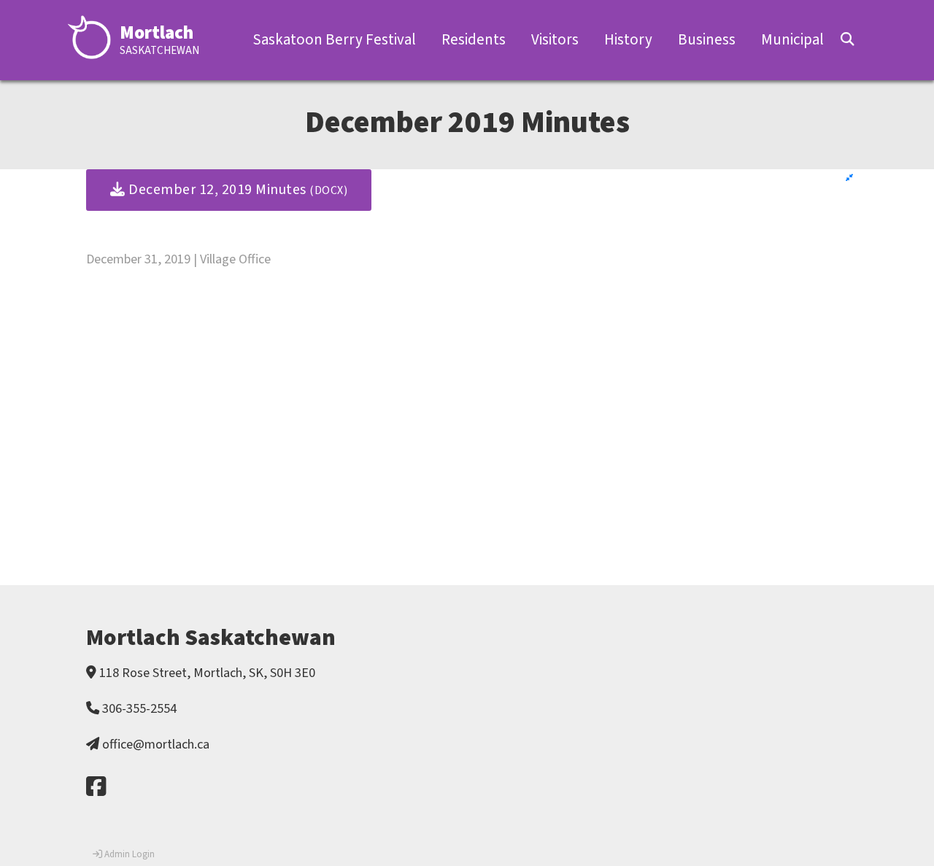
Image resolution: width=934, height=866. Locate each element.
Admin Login (128, 854)
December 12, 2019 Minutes (237, 189)
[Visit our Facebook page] (96, 787)
